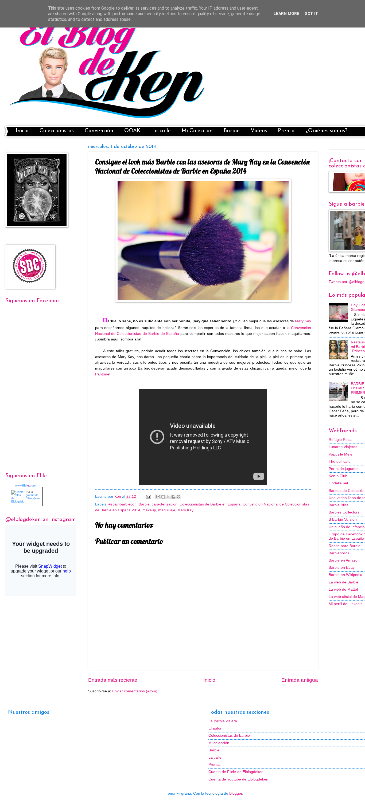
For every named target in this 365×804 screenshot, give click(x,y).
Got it (311, 13)
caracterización (164, 504)
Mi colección (218, 743)
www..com (25, 485)
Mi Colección (197, 131)
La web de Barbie (343, 582)
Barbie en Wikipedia (345, 575)
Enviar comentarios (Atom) (134, 691)
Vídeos (259, 131)
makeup (149, 510)
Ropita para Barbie (344, 546)
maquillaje (166, 510)
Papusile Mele (340, 454)
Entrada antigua (299, 680)
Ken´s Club (338, 476)
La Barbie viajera (222, 721)
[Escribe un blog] (163, 496)
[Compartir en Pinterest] (178, 496)
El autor (215, 728)
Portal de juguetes (344, 469)
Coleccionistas (57, 131)
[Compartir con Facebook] (173, 496)
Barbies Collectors (344, 512)
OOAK (132, 131)
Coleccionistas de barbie (229, 736)
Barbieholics (339, 553)
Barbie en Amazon (344, 560)
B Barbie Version (343, 519)
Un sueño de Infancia (347, 527)
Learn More (286, 13)
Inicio (22, 131)
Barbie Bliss (338, 505)
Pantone (102, 374)
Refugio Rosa (340, 440)
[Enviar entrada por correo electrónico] (148, 497)
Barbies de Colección (346, 491)
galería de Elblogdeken (33, 498)
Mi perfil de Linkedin (346, 604)
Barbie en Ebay (342, 568)
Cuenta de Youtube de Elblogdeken (238, 779)
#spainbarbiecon (122, 504)
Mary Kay (303, 321)
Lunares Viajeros (343, 447)
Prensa (286, 131)
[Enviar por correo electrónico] (158, 496)
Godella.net (338, 483)
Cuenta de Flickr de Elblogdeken (235, 772)
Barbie (232, 131)
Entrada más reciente (112, 680)
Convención (99, 131)
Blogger (235, 793)
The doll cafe (340, 462)
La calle (161, 131)
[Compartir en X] (168, 496)
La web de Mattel (343, 589)
